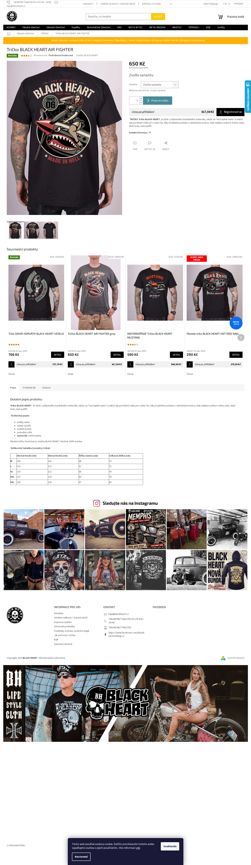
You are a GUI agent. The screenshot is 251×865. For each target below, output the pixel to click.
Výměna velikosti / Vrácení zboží (117, 4)
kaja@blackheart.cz (119, 614)
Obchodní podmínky (64, 626)
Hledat (158, 16)
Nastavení (81, 857)
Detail (57, 354)
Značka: (87, 55)
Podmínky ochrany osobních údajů (71, 631)
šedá (70, 374)
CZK (225, 3)
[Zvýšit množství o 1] (141, 99)
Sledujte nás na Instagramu (130, 503)
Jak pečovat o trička (64, 635)
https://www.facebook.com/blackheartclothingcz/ (126, 634)
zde (138, 848)
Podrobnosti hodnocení (61, 55)
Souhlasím (170, 846)
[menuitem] (11, 27)
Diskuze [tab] (46, 387)
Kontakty (88, 4)
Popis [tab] (13, 387)
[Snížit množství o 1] (141, 103)
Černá (11, 374)
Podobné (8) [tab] (29, 387)
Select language (210, 3)
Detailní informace (138, 132)
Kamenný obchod (63, 644)
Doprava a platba (151, 4)
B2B (56, 639)
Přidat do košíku (160, 100)
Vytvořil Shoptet (236, 658)
